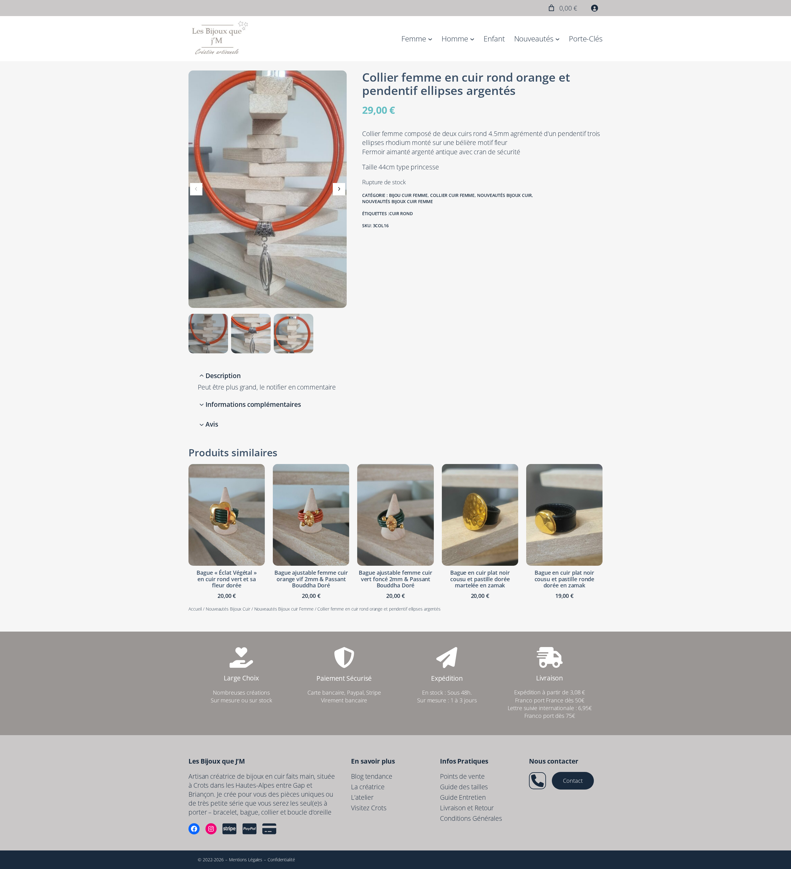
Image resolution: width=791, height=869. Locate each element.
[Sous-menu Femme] (430, 38)
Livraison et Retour (467, 807)
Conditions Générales (471, 818)
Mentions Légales (245, 860)
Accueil (195, 609)
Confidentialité (281, 860)
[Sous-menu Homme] (472, 38)
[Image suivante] (339, 189)
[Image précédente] (196, 189)
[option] (251, 333)
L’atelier (362, 797)
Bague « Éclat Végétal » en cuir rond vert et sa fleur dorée (227, 578)
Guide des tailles (464, 786)
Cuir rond (401, 213)
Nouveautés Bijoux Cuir (504, 195)
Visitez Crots (369, 807)
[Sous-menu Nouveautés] (557, 38)
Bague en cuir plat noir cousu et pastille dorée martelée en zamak (480, 578)
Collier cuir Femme (452, 195)
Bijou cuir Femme (408, 195)
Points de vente (462, 776)
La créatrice (368, 786)
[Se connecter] (594, 8)
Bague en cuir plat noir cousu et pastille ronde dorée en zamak (564, 578)
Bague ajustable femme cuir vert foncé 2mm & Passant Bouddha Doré (395, 578)
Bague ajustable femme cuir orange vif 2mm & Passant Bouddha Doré (311, 578)
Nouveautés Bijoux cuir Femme (397, 201)
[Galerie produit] (267, 189)
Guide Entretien (463, 797)
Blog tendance (371, 776)
